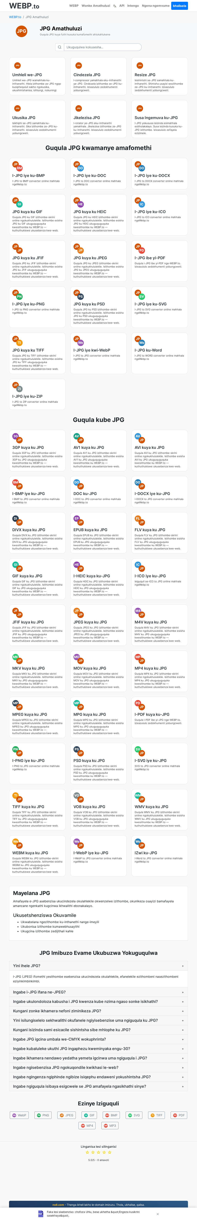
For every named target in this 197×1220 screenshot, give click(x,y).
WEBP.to (15, 17)
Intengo (133, 6)
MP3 (110, 1126)
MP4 (87, 1126)
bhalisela (179, 6)
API (121, 6)
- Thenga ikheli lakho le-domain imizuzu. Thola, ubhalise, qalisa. (99, 1204)
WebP (19, 1115)
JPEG (67, 1115)
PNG (43, 1115)
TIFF (157, 1115)
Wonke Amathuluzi (96, 6)
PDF (179, 1115)
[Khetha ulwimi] (115, 5)
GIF (90, 1115)
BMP (111, 1115)
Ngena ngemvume (156, 6)
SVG (134, 1115)
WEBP (73, 6)
